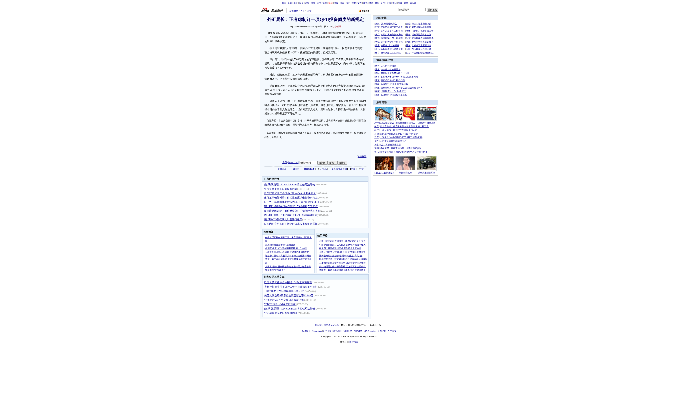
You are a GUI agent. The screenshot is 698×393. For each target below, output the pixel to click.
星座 (377, 3)
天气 (383, 3)
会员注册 (382, 331)
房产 (348, 3)
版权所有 (353, 342)
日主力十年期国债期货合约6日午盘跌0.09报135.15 (292, 202)
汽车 (342, 3)
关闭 (362, 169)
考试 (371, 3)
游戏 (354, 3)
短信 (388, 3)
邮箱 (400, 3)
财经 (307, 3)
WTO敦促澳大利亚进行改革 (280, 304)
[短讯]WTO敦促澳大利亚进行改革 (283, 219)
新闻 (290, 3)
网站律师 (358, 331)
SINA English (370, 331)
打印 (353, 169)
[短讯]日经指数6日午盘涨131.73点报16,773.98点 (291, 206)
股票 (313, 3)
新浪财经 (293, 11)
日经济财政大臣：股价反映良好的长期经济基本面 (292, 210)
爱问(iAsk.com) (290, 162)
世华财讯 (336, 26)
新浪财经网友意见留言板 (327, 325)
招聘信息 (348, 331)
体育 (295, 3)
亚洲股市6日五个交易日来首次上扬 (284, 300)
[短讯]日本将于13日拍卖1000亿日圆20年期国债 (290, 215)
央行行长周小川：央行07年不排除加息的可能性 (291, 286)
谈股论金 (282, 169)
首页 (284, 3)
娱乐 (301, 3)
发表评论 (362, 156)
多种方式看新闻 (339, 169)
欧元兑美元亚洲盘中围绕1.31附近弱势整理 (288, 282)
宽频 (336, 3)
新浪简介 (306, 331)
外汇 (302, 11)
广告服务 (327, 331)
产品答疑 (392, 331)
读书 (365, 3)
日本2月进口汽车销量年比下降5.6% (284, 291)
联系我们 (337, 331)
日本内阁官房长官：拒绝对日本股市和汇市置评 (291, 224)
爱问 (394, 3)
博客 (324, 3)
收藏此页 (295, 169)
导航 (406, 3)
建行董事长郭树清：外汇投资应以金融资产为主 (291, 197)
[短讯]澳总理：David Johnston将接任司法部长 (289, 184)
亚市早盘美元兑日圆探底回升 (280, 189)
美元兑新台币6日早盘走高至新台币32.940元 (288, 295)
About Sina (317, 331)
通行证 (413, 3)
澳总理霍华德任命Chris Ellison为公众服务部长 (290, 193)
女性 (359, 3)
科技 (319, 3)
